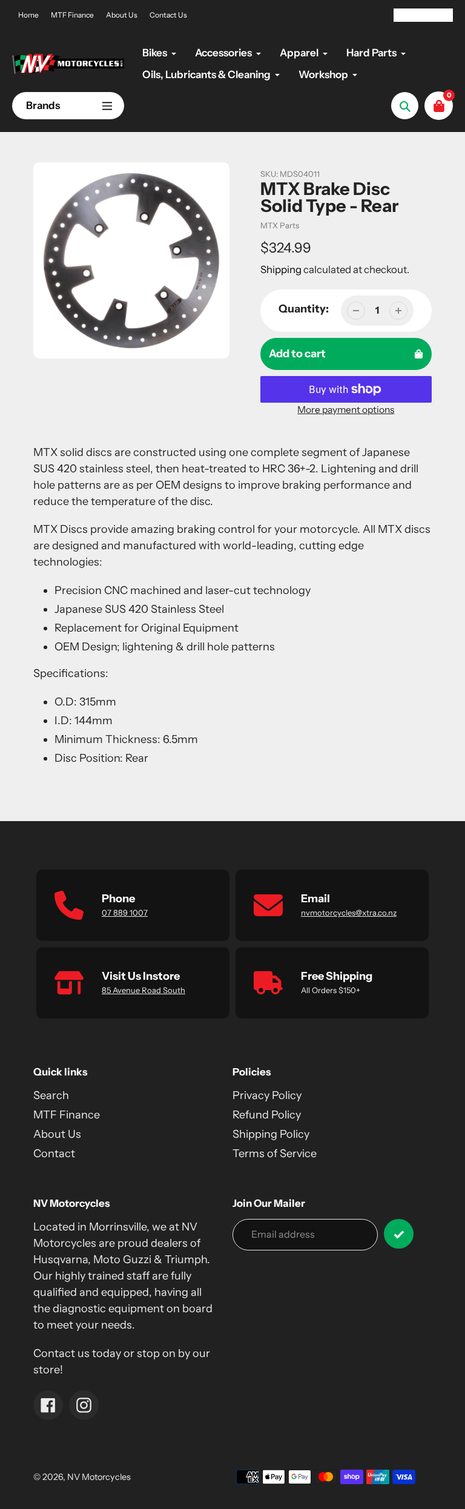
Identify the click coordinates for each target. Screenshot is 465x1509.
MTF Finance (72, 14)
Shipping (281, 269)
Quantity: (304, 308)
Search (51, 1095)
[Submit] (399, 1234)
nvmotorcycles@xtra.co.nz (349, 912)
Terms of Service (274, 1153)
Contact (54, 1153)
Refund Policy (266, 1114)
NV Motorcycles (99, 1476)
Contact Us (168, 14)
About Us (121, 14)
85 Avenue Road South (143, 990)
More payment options (345, 409)
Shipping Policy (270, 1134)
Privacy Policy (267, 1095)
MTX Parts (279, 225)
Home (28, 14)
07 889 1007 (125, 912)
